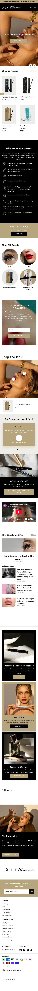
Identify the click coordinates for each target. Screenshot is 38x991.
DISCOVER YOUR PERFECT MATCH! (19, 491)
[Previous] (30, 65)
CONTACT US (19, 776)
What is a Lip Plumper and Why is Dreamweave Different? (26, 601)
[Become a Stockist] (19, 749)
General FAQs (6, 909)
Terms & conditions (8, 928)
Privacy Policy (6, 931)
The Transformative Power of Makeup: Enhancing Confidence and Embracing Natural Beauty (25, 574)
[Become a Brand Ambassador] (19, 648)
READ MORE (19, 726)
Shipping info (6, 923)
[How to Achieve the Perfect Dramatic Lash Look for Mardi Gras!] (8, 589)
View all (33, 71)
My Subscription (7, 937)
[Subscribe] (31, 891)
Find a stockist (6, 915)
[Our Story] (19, 699)
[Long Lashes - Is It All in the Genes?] (19, 545)
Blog (3, 907)
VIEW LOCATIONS (11, 854)
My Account (5, 934)
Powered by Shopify (8, 979)
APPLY (18, 677)
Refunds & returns (8, 925)
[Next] (34, 65)
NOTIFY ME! (19, 335)
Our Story (5, 904)
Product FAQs (6, 912)
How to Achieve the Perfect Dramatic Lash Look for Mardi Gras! (25, 588)
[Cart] (31, 8)
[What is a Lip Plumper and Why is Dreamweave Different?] (8, 602)
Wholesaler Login (7, 940)
